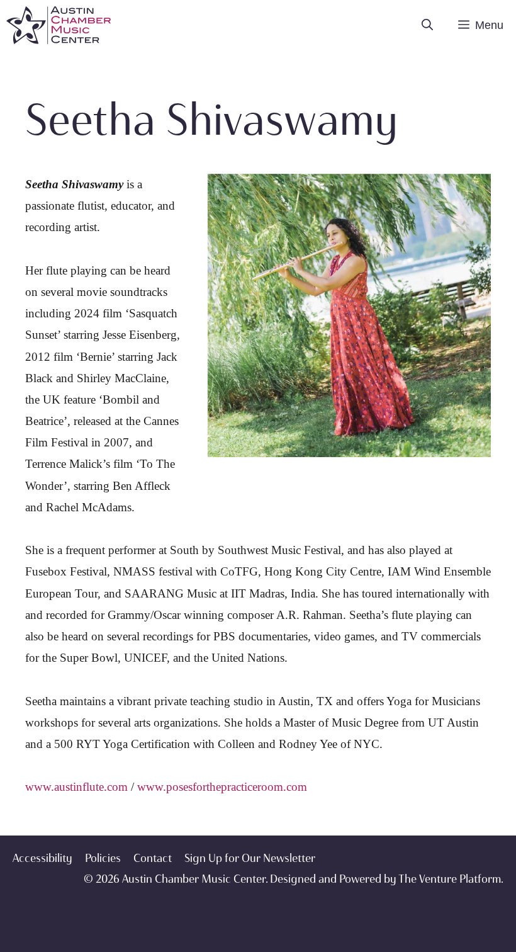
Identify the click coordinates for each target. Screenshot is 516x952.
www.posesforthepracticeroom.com (222, 786)
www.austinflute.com (76, 786)
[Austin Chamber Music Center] (58, 25)
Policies (103, 858)
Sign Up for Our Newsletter (249, 858)
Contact (152, 858)
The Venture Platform (449, 879)
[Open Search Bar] (427, 25)
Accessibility (42, 858)
